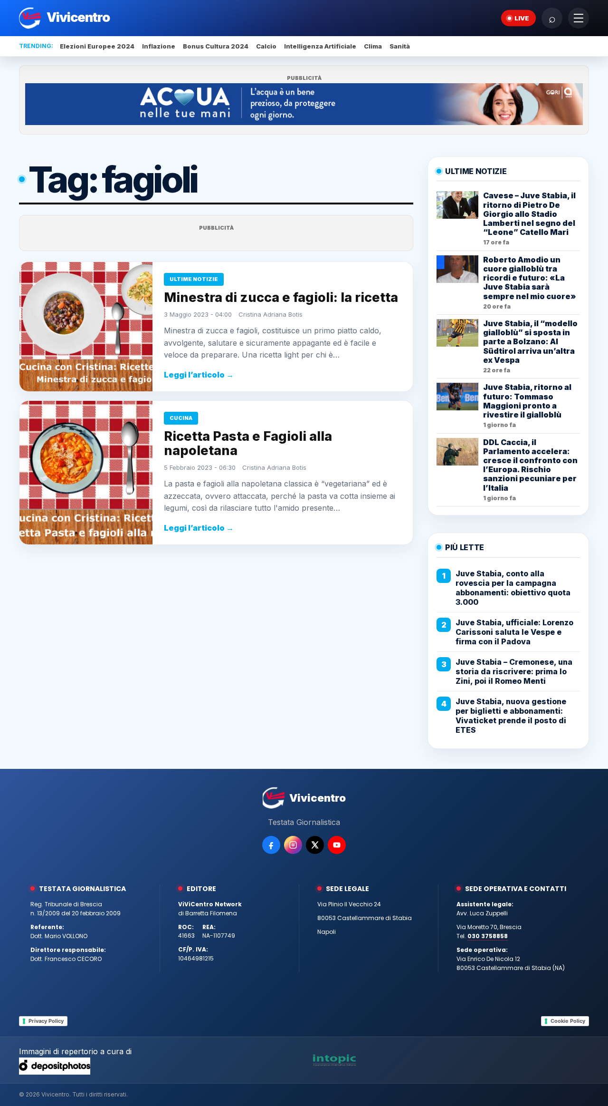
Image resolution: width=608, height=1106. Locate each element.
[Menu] (578, 18)
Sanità (400, 46)
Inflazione (158, 46)
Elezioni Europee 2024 (97, 46)
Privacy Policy (46, 1021)
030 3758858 (487, 936)
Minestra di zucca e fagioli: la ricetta (281, 297)
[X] (315, 845)
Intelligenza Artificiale (320, 46)
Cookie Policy (568, 1021)
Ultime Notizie (194, 279)
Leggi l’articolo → (199, 374)
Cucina (181, 418)
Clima (373, 46)
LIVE (521, 18)
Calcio (266, 46)
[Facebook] (271, 845)
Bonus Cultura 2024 (215, 46)
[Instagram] (293, 845)
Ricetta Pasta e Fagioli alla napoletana (248, 443)
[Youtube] (337, 845)
